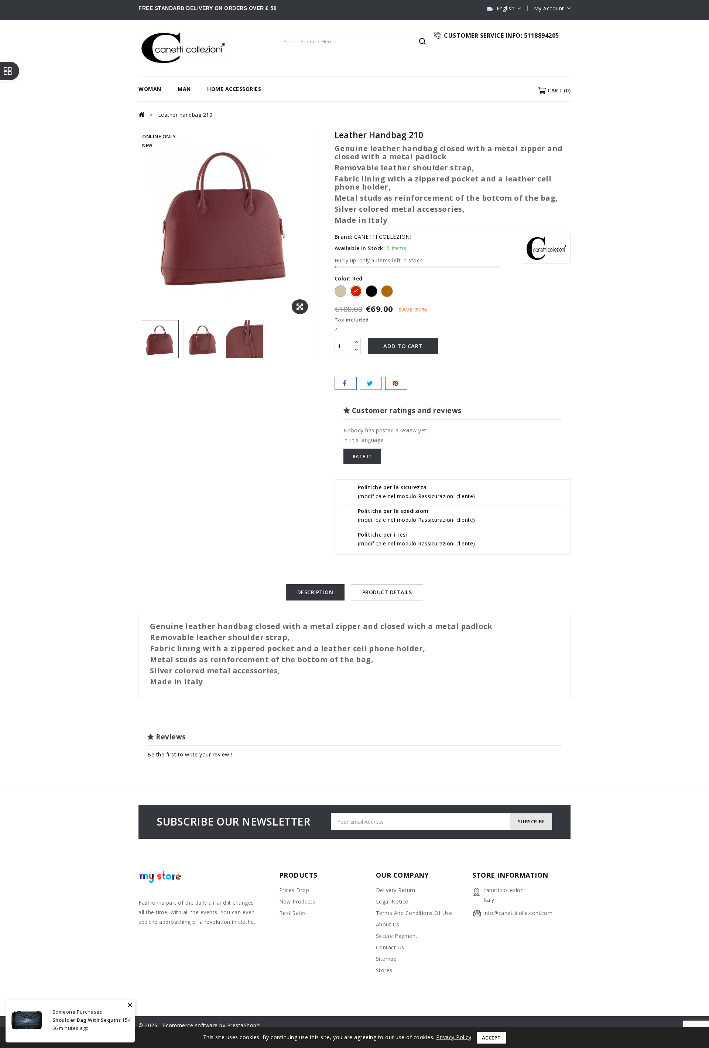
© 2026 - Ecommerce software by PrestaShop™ (199, 1025)
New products (297, 901)
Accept (491, 1037)
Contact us (390, 947)
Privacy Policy (453, 1037)
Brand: (344, 236)
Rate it (362, 456)
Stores (384, 970)
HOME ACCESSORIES (234, 88)
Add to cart (402, 346)
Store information (510, 875)
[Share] (345, 383)
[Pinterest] (396, 383)
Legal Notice (392, 901)
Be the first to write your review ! (189, 754)
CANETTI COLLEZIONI (382, 236)
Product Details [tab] (387, 592)
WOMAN (149, 88)
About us (388, 924)
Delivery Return (395, 890)
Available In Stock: (360, 248)
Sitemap (386, 958)
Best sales (292, 912)
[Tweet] (370, 383)
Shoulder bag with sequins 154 (91, 1020)
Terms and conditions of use (414, 912)
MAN (184, 88)
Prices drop (294, 890)
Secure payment (397, 935)
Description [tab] (315, 592)
